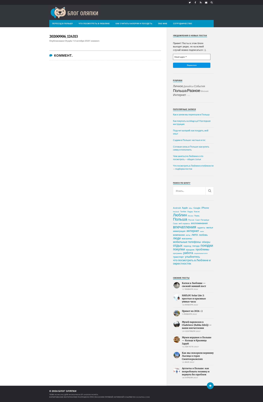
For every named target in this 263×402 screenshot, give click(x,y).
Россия (191, 220)
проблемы (202, 249)
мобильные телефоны (187, 241)
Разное (193, 90)
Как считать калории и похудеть (134, 23)
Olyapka (68, 41)
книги (202, 231)
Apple (185, 207)
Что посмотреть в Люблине (94, 23)
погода (195, 245)
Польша (180, 90)
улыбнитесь (192, 256)
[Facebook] (195, 2)
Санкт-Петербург (202, 220)
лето (194, 234)
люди (177, 238)
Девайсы (188, 86)
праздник (190, 249)
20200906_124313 (63, 36)
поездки (207, 245)
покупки (179, 249)
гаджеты (201, 227)
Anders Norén (91, 395)
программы (177, 253)
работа (188, 252)
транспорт (178, 256)
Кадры (190, 211)
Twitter (183, 211)
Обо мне (162, 23)
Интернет (179, 95)
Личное (178, 86)
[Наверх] (210, 385)
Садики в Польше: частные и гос (189, 140)
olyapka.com (143, 397)
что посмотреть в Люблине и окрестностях (192, 261)
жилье (209, 227)
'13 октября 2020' (81, 41)
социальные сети (201, 253)
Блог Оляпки (67, 391)
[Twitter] (190, 2)
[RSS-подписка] (201, 2)
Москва (190, 216)
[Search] (212, 2)
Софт (188, 95)
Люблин (180, 215)
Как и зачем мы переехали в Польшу (191, 114)
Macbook (176, 211)
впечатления (184, 227)
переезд (187, 246)
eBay (190, 208)
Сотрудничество (182, 23)
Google (196, 207)
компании (179, 234)
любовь (203, 234)
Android (177, 207)
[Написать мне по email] (206, 2)
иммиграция (179, 231)
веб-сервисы (184, 223)
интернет (193, 230)
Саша (175, 223)
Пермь (197, 216)
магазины (187, 238)
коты (188, 235)
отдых (177, 245)
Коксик (197, 211)
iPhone (205, 207)
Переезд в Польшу (62, 23)
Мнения (204, 91)
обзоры (206, 241)
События (199, 86)
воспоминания (199, 223)
